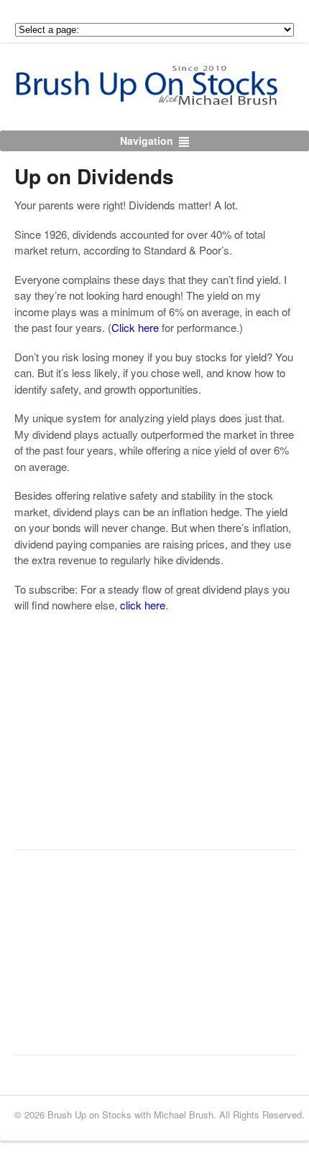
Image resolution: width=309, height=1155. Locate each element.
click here (142, 604)
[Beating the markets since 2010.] (161, 97)
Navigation (146, 140)
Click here (135, 327)
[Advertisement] (122, 746)
